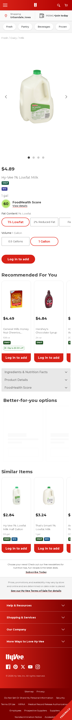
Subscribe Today (36, 572)
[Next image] (66, 97)
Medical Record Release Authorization (48, 704)
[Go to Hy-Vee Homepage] (36, 5)
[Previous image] (6, 97)
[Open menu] (5, 5)
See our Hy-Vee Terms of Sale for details (36, 590)
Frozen (63, 26)
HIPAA (21, 704)
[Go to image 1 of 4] (28, 157)
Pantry (25, 26)
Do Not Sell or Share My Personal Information (28, 697)
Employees (15, 710)
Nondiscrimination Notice (28, 717)
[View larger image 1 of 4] (36, 96)
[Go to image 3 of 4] (38, 157)
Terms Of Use (8, 704)
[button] (20, 206)
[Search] (59, 5)
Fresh (9, 26)
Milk (21, 37)
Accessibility (51, 717)
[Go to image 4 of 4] (43, 157)
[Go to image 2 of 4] (33, 157)
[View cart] (66, 5)
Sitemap (29, 691)
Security (60, 697)
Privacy (41, 691)
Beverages (44, 26)
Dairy (14, 37)
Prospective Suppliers (35, 710)
